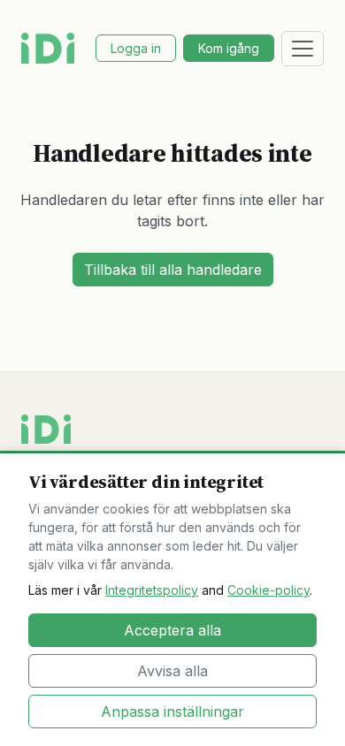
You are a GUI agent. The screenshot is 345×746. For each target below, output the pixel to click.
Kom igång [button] (228, 48)
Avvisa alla (172, 671)
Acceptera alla (172, 630)
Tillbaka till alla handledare (173, 269)
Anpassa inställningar (172, 711)
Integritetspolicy (151, 590)
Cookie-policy (268, 590)
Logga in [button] (136, 48)
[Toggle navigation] (302, 48)
